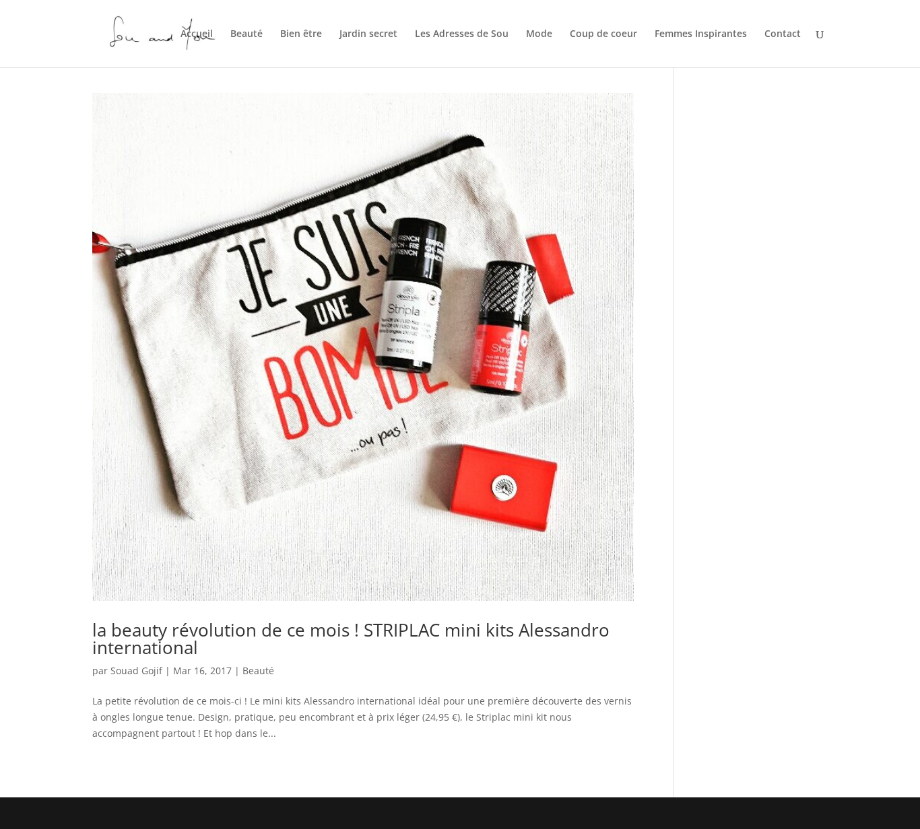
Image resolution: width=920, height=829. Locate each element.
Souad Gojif (136, 670)
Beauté (246, 34)
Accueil (196, 34)
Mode (539, 34)
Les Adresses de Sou (461, 34)
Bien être (301, 34)
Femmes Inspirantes (701, 34)
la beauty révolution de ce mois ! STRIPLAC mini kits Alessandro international (351, 638)
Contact (782, 34)
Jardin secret (368, 34)
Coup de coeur (603, 34)
